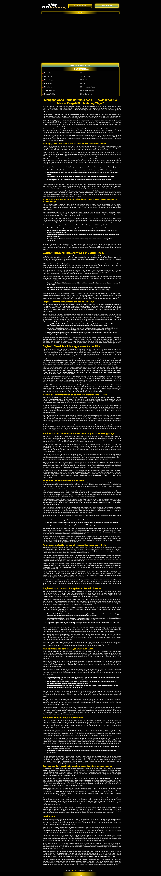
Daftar (80, 875)
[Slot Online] (54, 6)
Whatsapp (26, 875)
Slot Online (80, 12)
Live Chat (134, 875)
